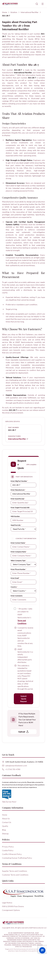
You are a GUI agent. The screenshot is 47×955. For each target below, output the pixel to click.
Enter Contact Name (18, 543)
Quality (5, 826)
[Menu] (42, 4)
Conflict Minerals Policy (12, 854)
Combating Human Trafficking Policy (17, 858)
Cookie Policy (7, 850)
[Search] (36, 4)
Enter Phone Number (18, 569)
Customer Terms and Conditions (15, 875)
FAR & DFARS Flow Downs (13, 906)
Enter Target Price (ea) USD (20, 507)
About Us (6, 818)
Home (4, 12)
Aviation (13, 12)
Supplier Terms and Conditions (14, 871)
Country (14, 587)
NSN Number (15, 516)
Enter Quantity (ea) (18, 499)
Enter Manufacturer (18, 490)
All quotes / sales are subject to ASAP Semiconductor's (24, 616)
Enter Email (15, 578)
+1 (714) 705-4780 (12, 769)
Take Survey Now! (9, 802)
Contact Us (6, 822)
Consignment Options (11, 910)
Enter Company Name (19, 552)
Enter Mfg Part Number (19, 481)
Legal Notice (7, 902)
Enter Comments (16, 596)
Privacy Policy (8, 847)
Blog (4, 830)
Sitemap (5, 833)
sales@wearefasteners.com (16, 765)
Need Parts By (16, 525)
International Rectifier (30, 12)
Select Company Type (18, 560)
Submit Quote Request (23, 698)
